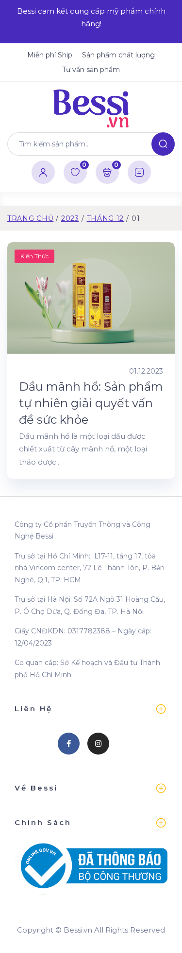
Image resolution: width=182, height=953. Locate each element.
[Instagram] (98, 744)
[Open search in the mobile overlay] (91, 144)
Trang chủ (30, 218)
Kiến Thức (34, 256)
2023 (70, 218)
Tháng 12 (105, 218)
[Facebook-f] (69, 744)
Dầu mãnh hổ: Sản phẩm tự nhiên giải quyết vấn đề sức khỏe (91, 402)
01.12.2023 (146, 371)
